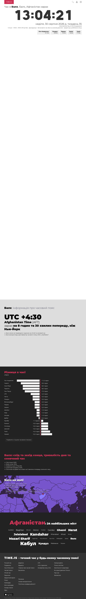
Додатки (21, 563)
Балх (73, 538)
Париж (63, 32)
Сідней (6, 434)
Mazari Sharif (19, 538)
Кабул (28, 543)
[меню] (81, 2)
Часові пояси (8, 570)
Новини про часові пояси (26, 568)
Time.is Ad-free (58, 565)
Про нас (56, 573)
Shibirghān (59, 538)
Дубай (6, 418)
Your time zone (8, 568)
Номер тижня (8, 587)
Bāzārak (36, 530)
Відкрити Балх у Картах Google (16, 491)
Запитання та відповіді (61, 568)
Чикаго (6, 383)
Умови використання (25, 581)
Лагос (6, 396)
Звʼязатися (57, 575)
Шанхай (6, 429)
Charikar (43, 530)
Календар (7, 583)
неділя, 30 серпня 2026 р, (59, 24)
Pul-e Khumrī (43, 538)
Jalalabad (21, 534)
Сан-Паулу (7, 391)
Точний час (7, 563)
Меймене (54, 543)
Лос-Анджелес (44, 32)
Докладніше (33, 28)
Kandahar (39, 534)
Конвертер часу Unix (44, 568)
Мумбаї (6, 421)
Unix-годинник (42, 565)
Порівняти (7, 565)
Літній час (7, 573)
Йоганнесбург (8, 402)
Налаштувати (58, 563)
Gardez (51, 530)
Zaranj (66, 538)
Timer (6, 580)
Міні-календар (8, 585)
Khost (63, 534)
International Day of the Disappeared (70, 26)
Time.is (9, 2)
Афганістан (27, 522)
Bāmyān (28, 530)
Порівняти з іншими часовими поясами (18, 440)
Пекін (71, 32)
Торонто (6, 388)
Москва (6, 415)
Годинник (7, 575)
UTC (5, 394)
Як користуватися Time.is (62, 570)
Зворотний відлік (9, 578)
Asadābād (11, 530)
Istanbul (6, 410)
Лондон (55, 32)
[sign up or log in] (77, 2)
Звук (5, 590)
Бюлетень (21, 570)
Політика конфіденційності (26, 584)
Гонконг (6, 423)
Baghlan (20, 530)
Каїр (5, 413)
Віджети (21, 565)
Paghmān (35, 538)
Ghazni (61, 530)
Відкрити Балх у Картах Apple (38, 491)
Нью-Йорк (7, 386)
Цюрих (6, 407)
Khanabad (55, 534)
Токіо (78, 32)
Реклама (21, 579)
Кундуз (43, 543)
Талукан (63, 543)
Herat (72, 530)
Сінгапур (7, 426)
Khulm (70, 534)
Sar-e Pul (51, 538)
